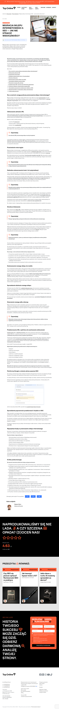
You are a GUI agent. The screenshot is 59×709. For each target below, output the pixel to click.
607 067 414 (7, 687)
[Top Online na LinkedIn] (43, 675)
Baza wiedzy (31, 8)
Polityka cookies (42, 692)
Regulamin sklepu (43, 689)
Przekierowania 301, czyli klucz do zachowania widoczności (21, 84)
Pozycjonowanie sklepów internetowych (29, 683)
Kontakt (54, 7)
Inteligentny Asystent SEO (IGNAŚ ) (29, 686)
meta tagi (48, 153)
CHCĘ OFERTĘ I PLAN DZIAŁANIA (43, 645)
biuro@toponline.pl (7, 682)
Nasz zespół (37, 8)
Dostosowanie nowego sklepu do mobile (17, 79)
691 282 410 (7, 684)
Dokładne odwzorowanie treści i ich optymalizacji (19, 76)
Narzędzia (48, 7)
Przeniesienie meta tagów (14, 74)
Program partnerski (43, 682)
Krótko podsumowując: (14, 91)
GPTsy (22, 692)
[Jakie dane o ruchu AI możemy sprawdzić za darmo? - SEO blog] (47, 595)
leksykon (37, 229)
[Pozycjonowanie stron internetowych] (9, 8)
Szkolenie (43, 7)
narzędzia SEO (18, 125)
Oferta (19, 7)
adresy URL (18, 209)
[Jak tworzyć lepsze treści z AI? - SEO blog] (29, 595)
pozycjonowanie (42, 97)
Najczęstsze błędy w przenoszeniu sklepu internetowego (21, 89)
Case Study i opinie (24, 8)
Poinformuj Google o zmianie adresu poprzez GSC (19, 86)
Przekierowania (10, 332)
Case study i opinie (25, 688)
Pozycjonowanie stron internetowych (28, 682)
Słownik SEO (23, 695)
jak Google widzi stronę (36, 151)
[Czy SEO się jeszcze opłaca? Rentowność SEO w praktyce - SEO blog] (11, 595)
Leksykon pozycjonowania (26, 696)
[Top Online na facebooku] (40, 675)
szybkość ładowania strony (26, 288)
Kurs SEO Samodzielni (25, 691)
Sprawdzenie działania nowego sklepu (17, 81)
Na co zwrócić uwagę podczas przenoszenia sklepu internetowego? (23, 71)
